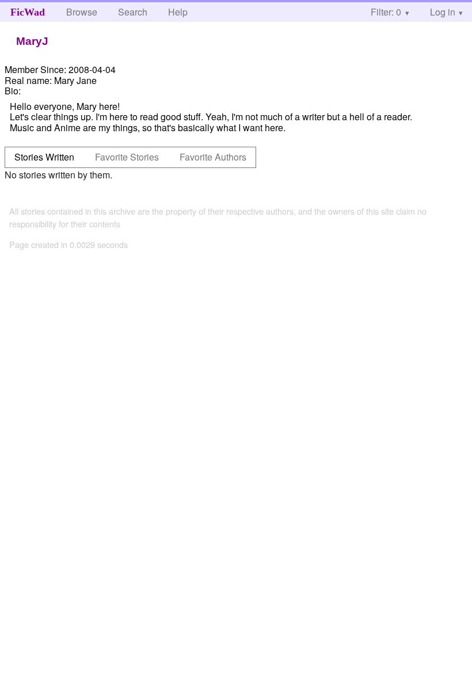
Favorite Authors (213, 156)
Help (178, 11)
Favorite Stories (127, 156)
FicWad (27, 12)
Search (132, 11)
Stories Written (44, 156)
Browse (81, 11)
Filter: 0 (386, 11)
